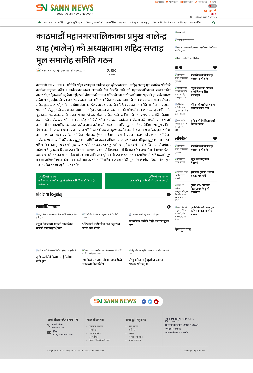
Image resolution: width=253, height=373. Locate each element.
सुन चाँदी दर (202, 2)
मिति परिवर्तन (173, 2)
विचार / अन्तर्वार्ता (94, 23)
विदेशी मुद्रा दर (188, 2)
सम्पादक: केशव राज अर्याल (176, 333)
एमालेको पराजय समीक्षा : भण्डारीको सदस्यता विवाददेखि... (102, 262)
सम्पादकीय (195, 23)
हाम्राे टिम (132, 330)
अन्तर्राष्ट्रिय (111, 23)
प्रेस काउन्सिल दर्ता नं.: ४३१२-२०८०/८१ (182, 325)
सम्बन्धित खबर (47, 206)
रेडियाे (213, 2)
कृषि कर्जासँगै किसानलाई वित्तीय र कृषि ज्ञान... (55, 259)
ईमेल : (55, 332)
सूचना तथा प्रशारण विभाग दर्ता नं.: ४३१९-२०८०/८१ (179, 320)
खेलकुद (145, 23)
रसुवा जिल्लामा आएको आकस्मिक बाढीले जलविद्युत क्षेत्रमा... (54, 226)
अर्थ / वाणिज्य (73, 23)
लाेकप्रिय (181, 138)
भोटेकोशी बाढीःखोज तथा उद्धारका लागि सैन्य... (203, 106)
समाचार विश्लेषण (96, 326)
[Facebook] (144, 301)
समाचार (48, 23)
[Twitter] (150, 301)
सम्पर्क (131, 333)
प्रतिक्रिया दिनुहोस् (49, 194)
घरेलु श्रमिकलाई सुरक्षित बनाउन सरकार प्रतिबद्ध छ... (146, 262)
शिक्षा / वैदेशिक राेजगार (163, 23)
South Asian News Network (75, 13)
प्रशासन (122, 23)
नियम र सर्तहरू (135, 340)
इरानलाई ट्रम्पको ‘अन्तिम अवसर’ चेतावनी (202, 174)
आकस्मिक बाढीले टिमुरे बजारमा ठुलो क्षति (149, 223)
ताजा (178, 67)
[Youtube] (156, 301)
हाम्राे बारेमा (133, 326)
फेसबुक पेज (183, 230)
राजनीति (59, 23)
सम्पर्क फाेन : (57, 325)
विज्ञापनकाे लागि (136, 337)
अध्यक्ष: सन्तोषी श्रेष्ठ (173, 329)
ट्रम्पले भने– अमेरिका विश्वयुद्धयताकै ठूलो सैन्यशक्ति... (200, 189)
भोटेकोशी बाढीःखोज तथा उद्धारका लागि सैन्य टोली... (101, 226)
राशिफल (182, 23)
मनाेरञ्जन (134, 23)
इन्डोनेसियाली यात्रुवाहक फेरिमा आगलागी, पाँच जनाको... (202, 211)
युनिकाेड (161, 2)
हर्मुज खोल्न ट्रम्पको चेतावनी (200, 161)
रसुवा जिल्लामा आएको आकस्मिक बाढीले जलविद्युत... (202, 92)
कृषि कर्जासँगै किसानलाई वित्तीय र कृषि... (203, 122)
